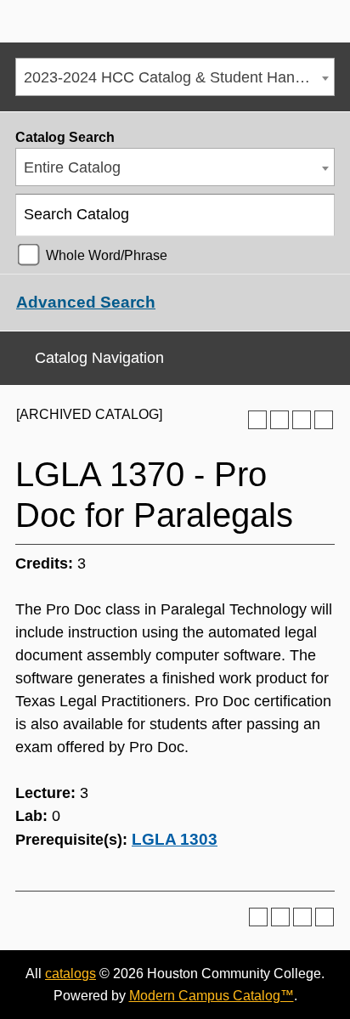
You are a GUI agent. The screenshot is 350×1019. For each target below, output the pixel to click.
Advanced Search (85, 302)
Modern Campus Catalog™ (211, 995)
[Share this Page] (279, 419)
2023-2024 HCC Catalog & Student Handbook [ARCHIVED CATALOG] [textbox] (179, 77)
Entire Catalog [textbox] (72, 167)
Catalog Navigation (99, 357)
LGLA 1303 (174, 839)
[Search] (315, 215)
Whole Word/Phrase (106, 255)
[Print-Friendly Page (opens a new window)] (301, 419)
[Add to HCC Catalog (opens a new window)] (257, 419)
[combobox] (175, 77)
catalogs (70, 973)
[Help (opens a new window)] (323, 419)
